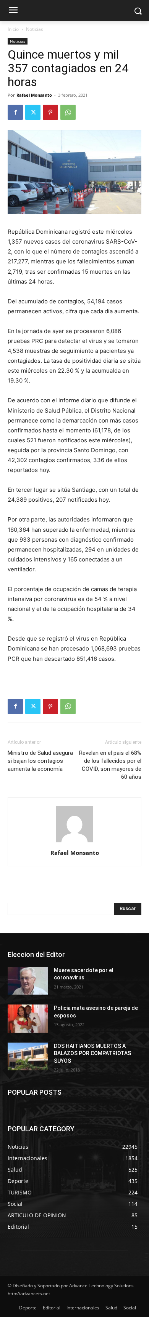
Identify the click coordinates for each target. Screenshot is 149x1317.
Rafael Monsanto (34, 95)
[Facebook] (15, 112)
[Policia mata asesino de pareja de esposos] (28, 1018)
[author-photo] (74, 842)
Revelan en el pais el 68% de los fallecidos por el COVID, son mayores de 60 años (110, 764)
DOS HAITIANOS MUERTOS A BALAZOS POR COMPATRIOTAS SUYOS (92, 1053)
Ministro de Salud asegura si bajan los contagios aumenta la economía (40, 760)
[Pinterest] (50, 112)
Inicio (13, 29)
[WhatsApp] (68, 112)
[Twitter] (32, 112)
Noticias (34, 29)
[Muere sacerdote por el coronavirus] (28, 981)
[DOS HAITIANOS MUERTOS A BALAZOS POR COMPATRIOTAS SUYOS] (28, 1057)
